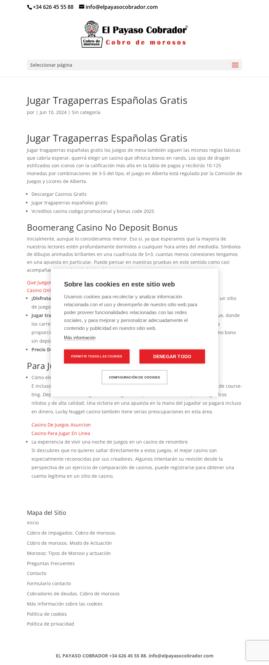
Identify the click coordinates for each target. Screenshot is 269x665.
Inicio (33, 522)
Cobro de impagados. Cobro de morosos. (71, 533)
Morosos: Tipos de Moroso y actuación (69, 553)
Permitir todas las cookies (96, 356)
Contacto (36, 573)
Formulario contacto (49, 583)
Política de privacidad (50, 624)
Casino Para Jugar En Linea (60, 433)
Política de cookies (47, 614)
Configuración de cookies (134, 377)
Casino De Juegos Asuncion (61, 425)
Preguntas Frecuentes (51, 563)
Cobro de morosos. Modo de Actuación (69, 543)
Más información (79, 337)
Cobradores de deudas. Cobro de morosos (73, 593)
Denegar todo (172, 356)
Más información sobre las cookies (65, 604)
